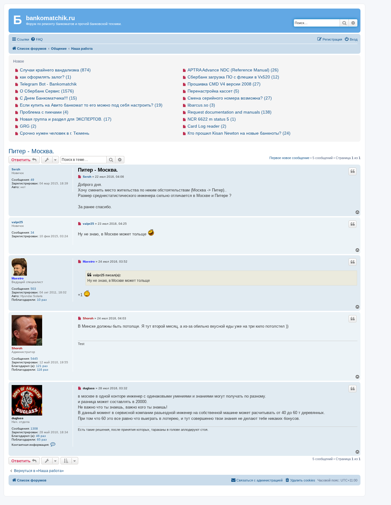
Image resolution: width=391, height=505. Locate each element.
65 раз (42, 439)
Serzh (16, 169)
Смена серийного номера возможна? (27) (230, 98)
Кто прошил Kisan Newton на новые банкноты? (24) (239, 133)
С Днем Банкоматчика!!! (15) (48, 98)
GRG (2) (28, 126)
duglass (18, 418)
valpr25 (17, 222)
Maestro (18, 278)
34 (32, 232)
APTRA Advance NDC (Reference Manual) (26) (233, 69)
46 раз (41, 436)
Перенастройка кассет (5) (213, 91)
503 (33, 288)
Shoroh (17, 348)
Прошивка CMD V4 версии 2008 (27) (224, 84)
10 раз (42, 299)
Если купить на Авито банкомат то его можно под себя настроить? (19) (91, 105)
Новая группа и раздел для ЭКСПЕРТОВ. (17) (65, 119)
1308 (34, 428)
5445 (34, 358)
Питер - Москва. (31, 151)
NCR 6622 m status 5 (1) (212, 119)
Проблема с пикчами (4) (44, 112)
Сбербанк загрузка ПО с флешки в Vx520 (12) (233, 76)
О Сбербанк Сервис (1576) (47, 91)
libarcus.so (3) (201, 105)
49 (32, 179)
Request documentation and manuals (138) (230, 112)
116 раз (42, 369)
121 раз (42, 366)
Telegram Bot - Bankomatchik (48, 84)
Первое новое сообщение (289, 158)
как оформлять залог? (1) (45, 76)
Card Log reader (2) (207, 126)
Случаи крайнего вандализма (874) (55, 69)
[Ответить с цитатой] (352, 171)
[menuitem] (37, 39)
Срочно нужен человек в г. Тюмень (54, 133)
